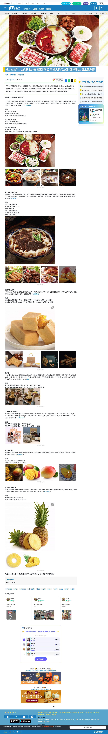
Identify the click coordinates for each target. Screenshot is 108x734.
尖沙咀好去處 (56, 712)
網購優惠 (9, 589)
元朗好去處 (75, 712)
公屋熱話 (34, 9)
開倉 (50, 712)
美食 (73, 589)
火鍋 (55, 589)
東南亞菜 (31, 589)
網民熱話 (40, 720)
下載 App (94, 3)
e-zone (44, 3)
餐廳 (38, 589)
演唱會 (7, 13)
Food (25, 3)
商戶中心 (86, 3)
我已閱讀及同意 (88, 727)
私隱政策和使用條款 (47, 726)
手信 (44, 589)
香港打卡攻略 (93, 13)
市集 (46, 712)
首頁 (6, 75)
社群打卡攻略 (78, 3)
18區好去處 (82, 13)
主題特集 (102, 13)
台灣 (50, 589)
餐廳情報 (21, 75)
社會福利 (54, 714)
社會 (97, 712)
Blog (38, 3)
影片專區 (66, 13)
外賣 (67, 589)
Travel (19, 3)
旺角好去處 (91, 712)
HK (14, 3)
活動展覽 (41, 712)
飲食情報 (13, 75)
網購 (16, 589)
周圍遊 (74, 13)
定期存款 (48, 9)
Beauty (32, 3)
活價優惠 (23, 589)
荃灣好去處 (83, 712)
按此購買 (28, 105)
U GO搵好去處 (66, 3)
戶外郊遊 (47, 714)
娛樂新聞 (41, 9)
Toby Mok (11, 80)
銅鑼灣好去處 (66, 712)
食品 (61, 589)
